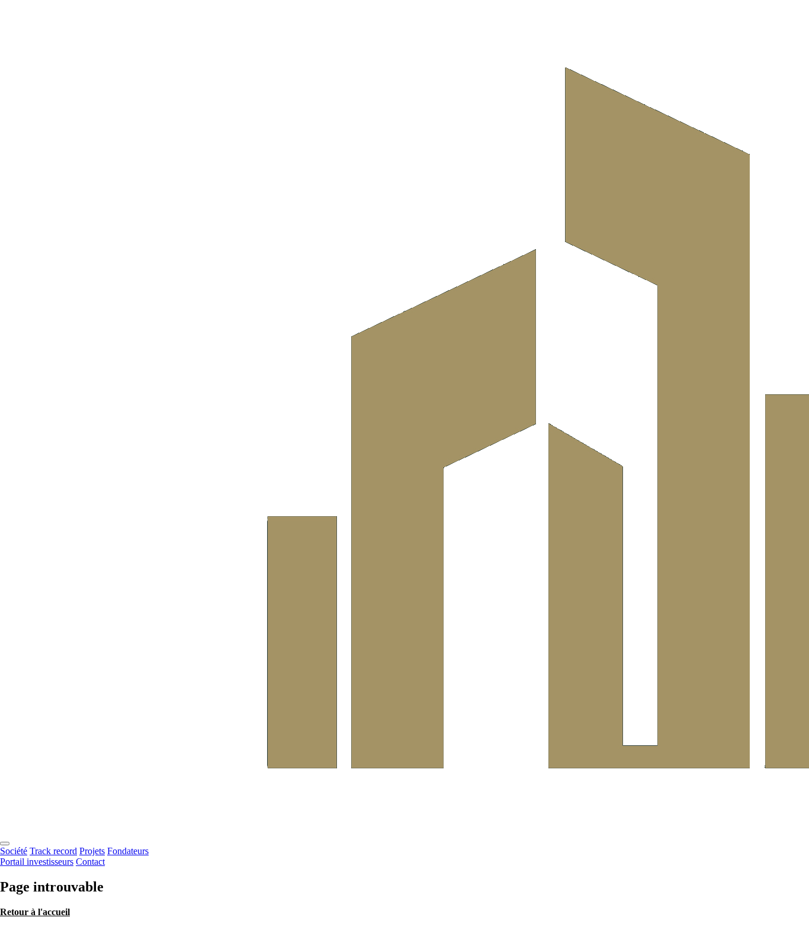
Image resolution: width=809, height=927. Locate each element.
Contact (90, 862)
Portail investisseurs (36, 862)
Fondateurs (128, 851)
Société (13, 851)
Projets (92, 851)
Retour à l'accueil (35, 912)
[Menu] (4, 843)
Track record (53, 851)
